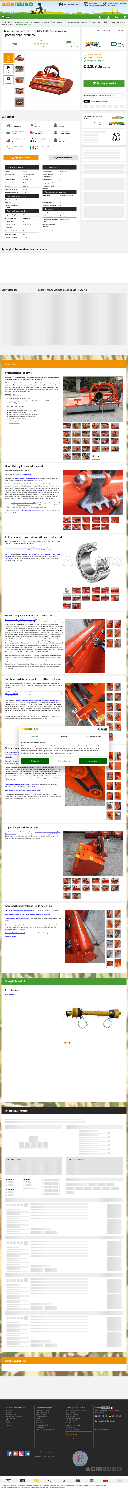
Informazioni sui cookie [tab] (94, 736)
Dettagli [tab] (64, 736)
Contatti (8, 1425)
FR (106, 1416)
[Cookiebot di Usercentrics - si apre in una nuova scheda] (98, 729)
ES (120, 1416)
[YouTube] (15, 1459)
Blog (7, 1421)
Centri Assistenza (71, 1416)
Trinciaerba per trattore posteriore (76, 22)
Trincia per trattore (57, 22)
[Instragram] (21, 1459)
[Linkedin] (27, 1459)
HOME (4, 22)
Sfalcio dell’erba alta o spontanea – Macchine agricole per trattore (28, 22)
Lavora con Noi (11, 1414)
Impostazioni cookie (42, 1425)
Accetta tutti (92, 761)
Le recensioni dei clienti (105, 1421)
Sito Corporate (10, 1423)
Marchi (8, 1412)
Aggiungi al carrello (106, 83)
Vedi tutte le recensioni (102, 1429)
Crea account (70, 1439)
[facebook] (9, 1459)
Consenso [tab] (34, 736)
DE (113, 1416)
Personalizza (62, 761)
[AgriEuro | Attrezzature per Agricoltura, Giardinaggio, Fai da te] (21, 4)
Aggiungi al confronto (22, 157)
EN (99, 1416)
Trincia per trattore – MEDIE (98, 22)
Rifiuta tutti (35, 761)
